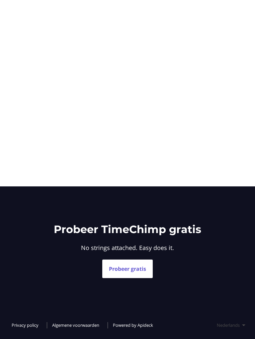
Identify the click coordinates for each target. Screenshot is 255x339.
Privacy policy (25, 325)
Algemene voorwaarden (75, 325)
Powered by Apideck (133, 325)
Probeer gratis (127, 268)
